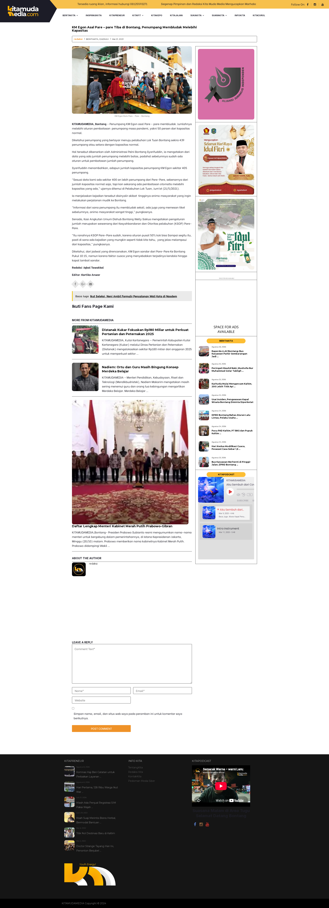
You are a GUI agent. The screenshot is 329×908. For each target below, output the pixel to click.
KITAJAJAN (176, 15)
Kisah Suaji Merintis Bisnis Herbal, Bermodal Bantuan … (96, 820)
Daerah (104, 39)
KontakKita (134, 776)
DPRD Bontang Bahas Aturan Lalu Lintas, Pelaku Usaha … (231, 416)
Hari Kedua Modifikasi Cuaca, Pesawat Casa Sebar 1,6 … (228, 447)
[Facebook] (195, 825)
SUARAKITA (218, 15)
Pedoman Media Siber (141, 780)
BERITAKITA (69, 15)
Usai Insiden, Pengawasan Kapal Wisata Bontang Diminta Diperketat (232, 400)
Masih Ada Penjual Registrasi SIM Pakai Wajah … (96, 805)
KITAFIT (136, 15)
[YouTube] (207, 825)
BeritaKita (92, 39)
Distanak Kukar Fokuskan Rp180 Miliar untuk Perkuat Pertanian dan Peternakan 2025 (145, 332)
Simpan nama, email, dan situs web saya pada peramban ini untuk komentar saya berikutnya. (128, 716)
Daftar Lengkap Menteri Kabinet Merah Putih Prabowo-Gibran (122, 526)
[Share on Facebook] (75, 283)
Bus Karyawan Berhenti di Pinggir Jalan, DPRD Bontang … (231, 463)
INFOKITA (240, 15)
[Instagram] (201, 825)
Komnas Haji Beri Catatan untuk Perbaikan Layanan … (95, 774)
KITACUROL (259, 15)
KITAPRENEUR (117, 15)
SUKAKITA (196, 15)
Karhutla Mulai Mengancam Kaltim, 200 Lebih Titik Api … (232, 385)
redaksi (78, 39)
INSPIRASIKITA (94, 15)
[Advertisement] (132, 617)
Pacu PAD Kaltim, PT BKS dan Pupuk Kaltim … (232, 432)
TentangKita (135, 767)
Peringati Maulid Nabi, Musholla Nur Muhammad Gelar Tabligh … (232, 369)
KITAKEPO (156, 15)
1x (250, 494)
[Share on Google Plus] (83, 283)
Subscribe (242, 500)
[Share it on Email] (90, 283)
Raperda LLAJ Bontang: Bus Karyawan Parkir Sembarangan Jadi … (229, 354)
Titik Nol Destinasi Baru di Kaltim (95, 833)
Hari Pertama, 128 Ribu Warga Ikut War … (97, 789)
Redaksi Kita (135, 772)
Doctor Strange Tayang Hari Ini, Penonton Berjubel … (95, 848)
